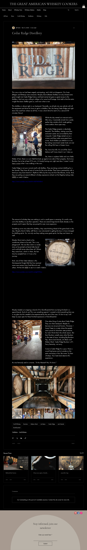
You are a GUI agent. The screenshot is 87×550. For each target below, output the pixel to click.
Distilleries (30, 16)
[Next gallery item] (73, 387)
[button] (83, 6)
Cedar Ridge (51, 424)
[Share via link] (25, 438)
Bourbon (25, 424)
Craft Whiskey (21, 16)
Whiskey (39, 16)
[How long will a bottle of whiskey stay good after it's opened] (43, 463)
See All (81, 453)
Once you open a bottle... (40, 473)
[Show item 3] (38, 413)
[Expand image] (43, 387)
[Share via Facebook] (13, 438)
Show (12, 16)
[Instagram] (81, 514)
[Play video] (43, 198)
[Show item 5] (60, 413)
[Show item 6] (70, 413)
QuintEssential (16, 427)
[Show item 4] (49, 413)
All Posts (6, 16)
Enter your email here (45, 535)
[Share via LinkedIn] (21, 438)
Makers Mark (34, 424)
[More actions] (74, 28)
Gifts (46, 16)
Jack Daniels (61, 424)
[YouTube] (75, 514)
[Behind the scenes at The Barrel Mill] (16, 463)
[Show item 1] (17, 413)
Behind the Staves (11, 473)
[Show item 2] (28, 413)
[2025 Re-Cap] (71, 463)
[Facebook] (78, 514)
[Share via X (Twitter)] (17, 438)
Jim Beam (43, 424)
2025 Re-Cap (64, 473)
